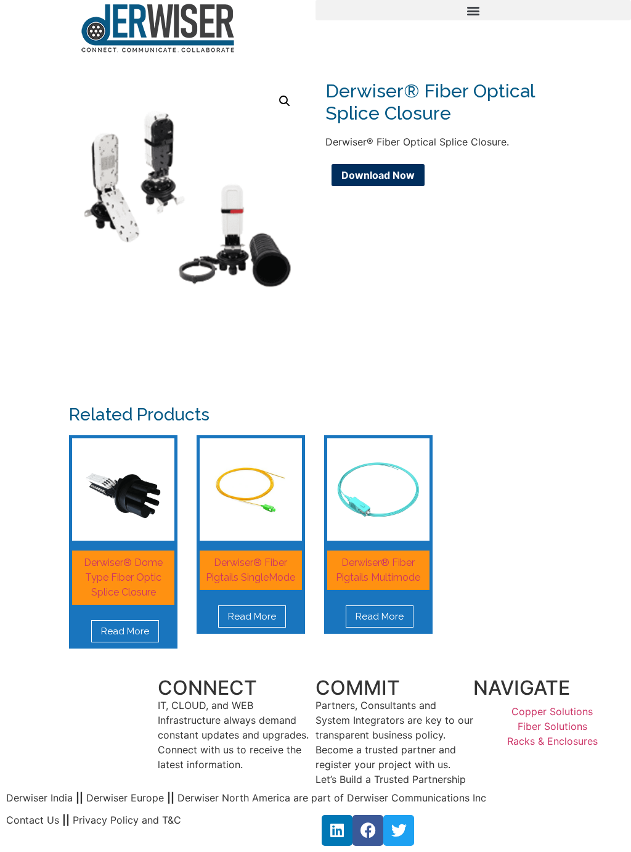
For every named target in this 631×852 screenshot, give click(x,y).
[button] (473, 10)
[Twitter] (398, 830)
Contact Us (32, 820)
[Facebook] (367, 830)
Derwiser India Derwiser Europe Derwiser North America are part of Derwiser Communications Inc (246, 798)
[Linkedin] (337, 830)
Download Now (378, 175)
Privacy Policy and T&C (125, 820)
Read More (125, 631)
